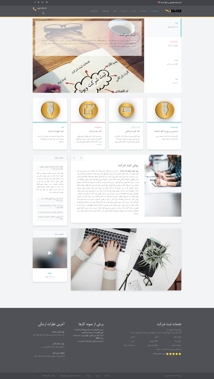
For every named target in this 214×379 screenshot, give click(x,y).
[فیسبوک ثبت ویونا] (35, 2)
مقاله (115, 11)
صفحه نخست (154, 11)
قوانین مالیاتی (93, 11)
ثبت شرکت (143, 11)
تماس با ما (124, 11)
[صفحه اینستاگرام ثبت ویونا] (47, 2)
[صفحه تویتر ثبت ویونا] (38, 2)
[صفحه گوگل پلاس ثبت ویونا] (43, 2)
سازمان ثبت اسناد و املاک (48, 376)
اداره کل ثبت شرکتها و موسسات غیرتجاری (70, 376)
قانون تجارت (105, 11)
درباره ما (134, 11)
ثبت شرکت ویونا (169, 376)
